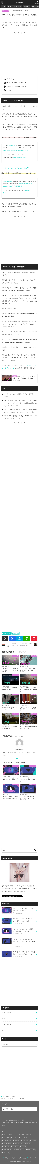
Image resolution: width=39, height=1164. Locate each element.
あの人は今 (16, 633)
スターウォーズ (7, 1140)
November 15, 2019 (19, 157)
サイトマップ (32, 1158)
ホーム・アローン (8, 1149)
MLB (16, 1134)
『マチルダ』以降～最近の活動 (15, 86)
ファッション (6, 1024)
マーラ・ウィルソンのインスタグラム (14, 168)
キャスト (15, 1137)
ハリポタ (34, 1140)
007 (5, 1134)
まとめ (7, 90)
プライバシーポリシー (16, 1122)
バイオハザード (7, 1143)
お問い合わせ (22, 1158)
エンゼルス (6, 1137)
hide (15, 79)
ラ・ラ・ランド (20, 1149)
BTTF (10, 1134)
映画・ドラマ (5, 10)
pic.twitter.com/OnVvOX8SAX (12, 186)
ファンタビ (6, 1146)
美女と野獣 (6, 1152)
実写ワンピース (31, 1149)
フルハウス (15, 1146)
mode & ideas (16, 1161)
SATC (22, 1134)
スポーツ (17, 1140)
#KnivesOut (6, 150)
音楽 (3, 1018)
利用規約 (27, 1122)
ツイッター (8, 368)
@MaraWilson (7, 181)
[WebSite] (19, 759)
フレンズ (23, 1146)
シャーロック (23, 1137)
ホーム (3, 6)
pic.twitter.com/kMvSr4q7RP (20, 150)
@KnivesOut (11, 145)
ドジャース (25, 1140)
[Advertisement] (19, 53)
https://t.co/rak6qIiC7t (25, 183)
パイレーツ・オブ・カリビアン (22, 1143)
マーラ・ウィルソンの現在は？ (15, 82)
